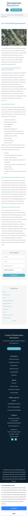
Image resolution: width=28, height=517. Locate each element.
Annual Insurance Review (14, 410)
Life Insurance (14, 365)
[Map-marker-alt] (12, 439)
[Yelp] (16, 439)
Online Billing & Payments (14, 403)
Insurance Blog (9, 15)
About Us (14, 383)
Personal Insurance (14, 359)
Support (14, 400)
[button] (7, 10)
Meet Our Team (14, 386)
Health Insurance (14, 368)
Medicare (14, 375)
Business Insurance (14, 362)
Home (3, 15)
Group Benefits (14, 372)
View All (14, 320)
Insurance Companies (14, 389)
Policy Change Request (14, 407)
